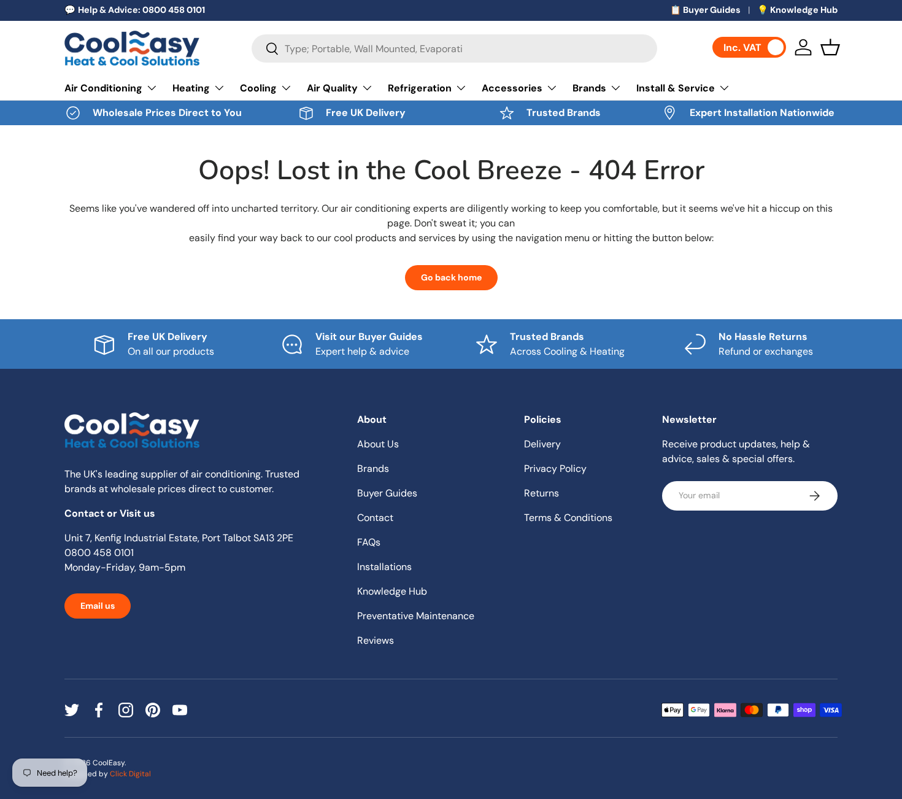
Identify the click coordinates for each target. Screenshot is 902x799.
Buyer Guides (387, 493)
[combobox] (454, 48)
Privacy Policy (555, 468)
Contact (375, 517)
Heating (191, 88)
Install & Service (675, 88)
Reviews (375, 640)
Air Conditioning (103, 88)
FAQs (368, 542)
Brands (589, 88)
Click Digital (130, 774)
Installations (384, 566)
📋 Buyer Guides (705, 9)
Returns (541, 493)
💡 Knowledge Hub (797, 9)
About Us (378, 444)
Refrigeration (420, 88)
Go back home (451, 277)
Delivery (542, 444)
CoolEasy (109, 763)
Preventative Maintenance (415, 615)
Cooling (258, 88)
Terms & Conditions (568, 517)
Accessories (512, 88)
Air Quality (332, 88)
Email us (97, 605)
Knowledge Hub (392, 591)
